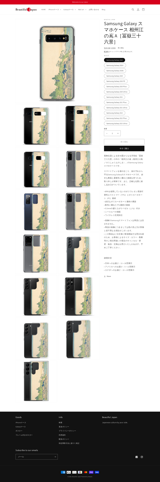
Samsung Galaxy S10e (115, 71)
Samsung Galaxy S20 (114, 76)
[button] (54, 9)
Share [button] (109, 276)
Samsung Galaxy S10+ (115, 65)
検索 (60, 422)
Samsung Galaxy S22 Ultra (116, 123)
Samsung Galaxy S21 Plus (116, 102)
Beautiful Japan (76, 476)
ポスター (19, 431)
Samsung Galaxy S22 (114, 113)
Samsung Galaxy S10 (114, 60)
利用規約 (62, 435)
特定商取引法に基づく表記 (69, 443)
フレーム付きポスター (24, 435)
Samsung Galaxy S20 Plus (116, 86)
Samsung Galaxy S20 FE (115, 81)
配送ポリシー (64, 439)
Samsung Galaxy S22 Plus (116, 118)
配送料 (106, 51)
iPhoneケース (21, 422)
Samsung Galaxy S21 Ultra (116, 108)
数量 (105, 129)
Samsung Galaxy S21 (114, 97)
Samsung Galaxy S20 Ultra (116, 92)
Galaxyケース (21, 427)
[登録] (55, 457)
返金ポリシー (64, 427)
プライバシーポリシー (67, 431)
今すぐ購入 (124, 148)
